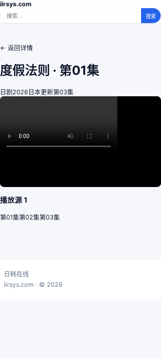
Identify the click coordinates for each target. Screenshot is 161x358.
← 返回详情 (16, 48)
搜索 (151, 16)
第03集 (49, 217)
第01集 (9, 217)
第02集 (29, 217)
